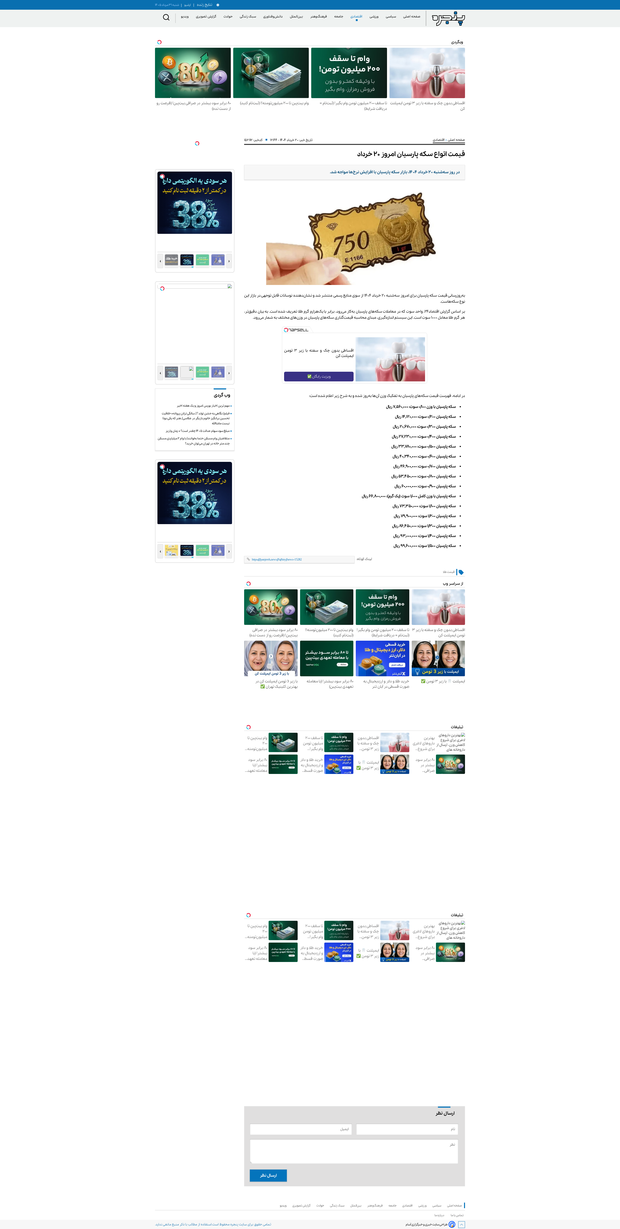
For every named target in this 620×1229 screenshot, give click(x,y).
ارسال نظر (268, 1175)
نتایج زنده (203, 5)
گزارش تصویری (207, 16)
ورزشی (375, 16)
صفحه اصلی (411, 16)
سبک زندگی (249, 16)
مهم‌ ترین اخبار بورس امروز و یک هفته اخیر (203, 406)
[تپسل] (286, 330)
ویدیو (185, 16)
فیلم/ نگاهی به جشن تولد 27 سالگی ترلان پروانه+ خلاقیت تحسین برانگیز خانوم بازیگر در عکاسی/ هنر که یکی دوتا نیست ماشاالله (196, 418)
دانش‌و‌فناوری (273, 16)
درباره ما (440, 1215)
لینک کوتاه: (364, 559)
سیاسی (392, 16)
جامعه (339, 16)
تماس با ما (458, 1215)
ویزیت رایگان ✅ (319, 376)
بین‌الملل (297, 16)
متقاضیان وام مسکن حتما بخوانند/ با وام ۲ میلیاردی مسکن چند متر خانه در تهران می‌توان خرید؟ (194, 440)
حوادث (229, 16)
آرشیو (186, 5)
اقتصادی (357, 16)
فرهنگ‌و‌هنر (319, 16)
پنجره (234, 1224)
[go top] (461, 1224)
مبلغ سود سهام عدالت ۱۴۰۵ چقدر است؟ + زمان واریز (198, 431)
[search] (166, 18)
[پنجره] (448, 18)
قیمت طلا (449, 572)
